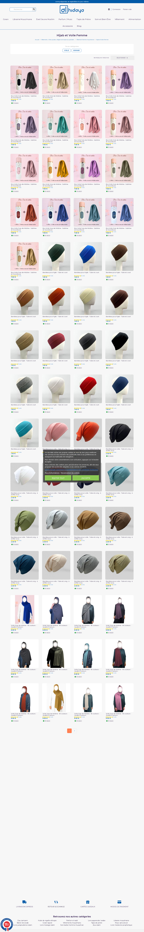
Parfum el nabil (72, 920)
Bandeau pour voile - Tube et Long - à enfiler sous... (119, 449)
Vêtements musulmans (72, 923)
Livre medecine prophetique (121, 925)
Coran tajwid (47, 923)
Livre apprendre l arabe (96, 920)
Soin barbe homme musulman (72, 925)
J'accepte (85, 478)
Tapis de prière (96, 923)
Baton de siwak (23, 923)
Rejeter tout (58, 478)
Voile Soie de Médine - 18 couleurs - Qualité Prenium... (23, 626)
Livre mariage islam (47, 925)
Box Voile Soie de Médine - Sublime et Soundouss (24, 96)
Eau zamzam (23, 920)
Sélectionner (122, 58)
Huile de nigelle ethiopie (47, 920)
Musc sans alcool (121, 923)
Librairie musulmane (121, 920)
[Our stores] (109, 9)
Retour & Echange (56, 907)
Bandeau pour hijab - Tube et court (55, 272)
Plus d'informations (52, 473)
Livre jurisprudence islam (22, 925)
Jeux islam (97, 925)
